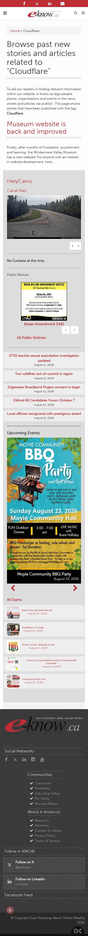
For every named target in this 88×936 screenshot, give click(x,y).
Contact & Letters (48, 831)
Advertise (42, 825)
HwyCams (19, 181)
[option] (44, 214)
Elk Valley (42, 798)
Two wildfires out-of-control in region (44, 374)
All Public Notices (31, 337)
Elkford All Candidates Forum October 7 (44, 400)
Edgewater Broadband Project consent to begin (44, 387)
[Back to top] (78, 926)
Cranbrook (43, 783)
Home (15, 31)
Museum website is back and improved (37, 128)
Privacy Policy (45, 836)
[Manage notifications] (10, 910)
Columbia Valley (47, 793)
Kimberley (42, 788)
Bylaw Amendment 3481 (44, 324)
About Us (42, 820)
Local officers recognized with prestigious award (44, 414)
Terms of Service (47, 841)
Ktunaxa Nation (46, 804)
